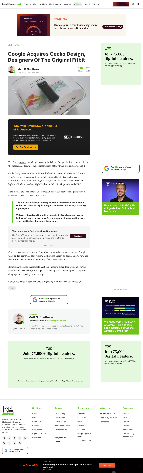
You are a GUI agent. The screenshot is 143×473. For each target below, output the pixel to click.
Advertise (96, 4)
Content (35, 426)
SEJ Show (81, 430)
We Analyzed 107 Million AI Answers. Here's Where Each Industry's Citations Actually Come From (120, 326)
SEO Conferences (84, 441)
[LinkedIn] (9, 438)
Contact (126, 422)
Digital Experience (39, 434)
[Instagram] (9, 443)
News (12, 288)
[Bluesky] (4, 443)
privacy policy (60, 381)
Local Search (60, 418)
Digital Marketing (55, 4)
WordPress (36, 438)
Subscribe (126, 414)
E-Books (80, 426)
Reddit (57, 442)
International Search (62, 426)
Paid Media (43, 4)
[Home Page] (11, 4)
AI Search (27, 4)
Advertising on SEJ (107, 414)
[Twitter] (25, 438)
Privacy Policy (128, 430)
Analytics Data (60, 438)
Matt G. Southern (28, 69)
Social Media (37, 430)
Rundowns (81, 418)
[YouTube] (15, 438)
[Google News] (4, 438)
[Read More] (120, 307)
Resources (67, 4)
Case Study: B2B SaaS (108, 418)
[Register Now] (120, 190)
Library (80, 422)
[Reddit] (15, 443)
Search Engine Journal (56, 320)
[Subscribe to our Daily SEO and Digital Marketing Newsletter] (133, 4)
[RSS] (20, 443)
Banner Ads (104, 422)
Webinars (77, 4)
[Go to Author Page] (11, 69)
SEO (34, 4)
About (125, 418)
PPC (56, 434)
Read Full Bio (18, 328)
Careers (126, 426)
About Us (87, 4)
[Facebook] (20, 438)
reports (22, 162)
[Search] (138, 4)
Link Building (60, 414)
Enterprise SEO (61, 430)
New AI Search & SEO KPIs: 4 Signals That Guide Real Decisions (120, 208)
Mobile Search (60, 422)
